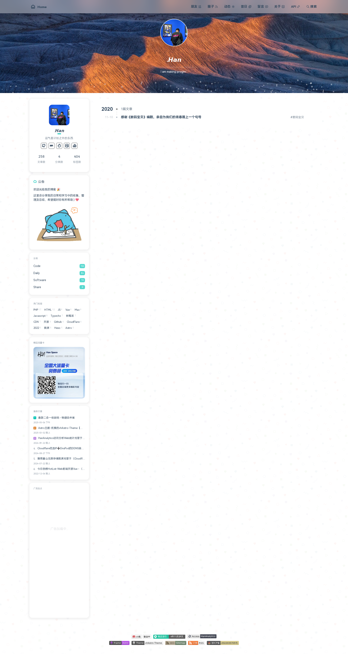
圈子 (211, 6)
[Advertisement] (59, 553)
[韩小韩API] (52, 146)
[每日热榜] (59, 146)
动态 (227, 6)
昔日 (244, 6)
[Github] (44, 146)
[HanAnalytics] (74, 146)
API (293, 6)
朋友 (194, 6)
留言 (261, 6)
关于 (277, 6)
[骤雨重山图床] (67, 146)
